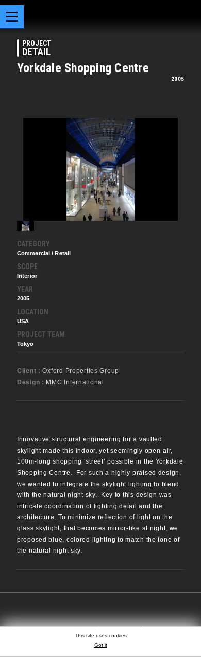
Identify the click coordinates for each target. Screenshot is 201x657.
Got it (100, 645)
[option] (100, 169)
